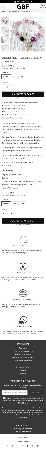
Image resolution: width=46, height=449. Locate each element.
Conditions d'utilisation (23, 354)
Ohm (22, 77)
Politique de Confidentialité (23, 361)
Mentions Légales (23, 364)
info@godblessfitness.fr (23, 429)
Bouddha (6, 77)
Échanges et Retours (23, 367)
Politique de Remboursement (23, 351)
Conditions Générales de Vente (23, 357)
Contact (23, 373)
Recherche (23, 348)
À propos (23, 370)
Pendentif (5, 72)
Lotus (15, 77)
